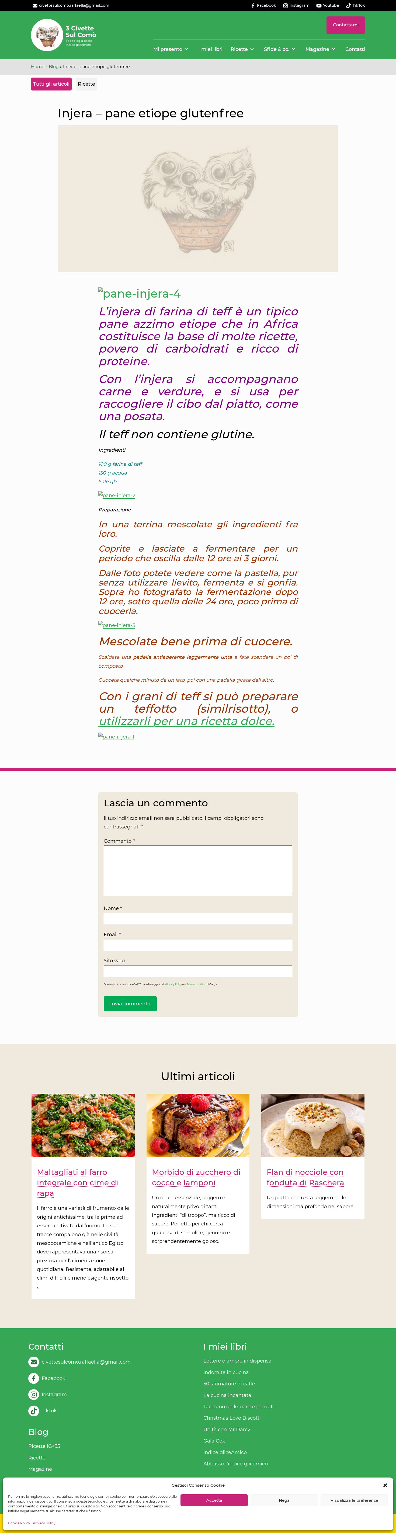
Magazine (317, 49)
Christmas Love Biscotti (232, 1418)
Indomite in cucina (226, 1372)
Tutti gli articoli (51, 84)
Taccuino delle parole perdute (239, 1407)
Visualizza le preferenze (354, 1500)
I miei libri (210, 49)
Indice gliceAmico (225, 1452)
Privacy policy (44, 1523)
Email (112, 935)
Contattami (346, 24)
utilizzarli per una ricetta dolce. (186, 721)
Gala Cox (214, 1441)
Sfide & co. (276, 49)
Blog (54, 66)
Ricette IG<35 (44, 1446)
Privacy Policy (174, 984)
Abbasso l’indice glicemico (235, 1464)
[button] (385, 1485)
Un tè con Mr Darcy (226, 1430)
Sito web (114, 961)
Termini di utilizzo (196, 984)
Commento (119, 841)
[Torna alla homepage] (63, 35)
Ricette (239, 49)
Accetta (214, 1500)
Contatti (355, 49)
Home (37, 66)
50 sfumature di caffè (229, 1384)
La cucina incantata (227, 1395)
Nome (113, 908)
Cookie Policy (19, 1523)
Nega (284, 1500)
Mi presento (167, 49)
